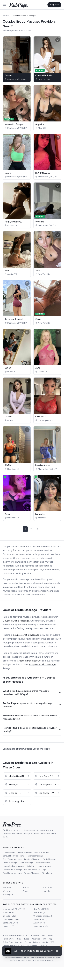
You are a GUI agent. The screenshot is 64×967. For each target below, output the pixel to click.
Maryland (48, 891)
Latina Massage (10, 863)
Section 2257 (48, 942)
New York (7, 887)
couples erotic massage (26, 634)
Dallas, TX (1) (8, 926)
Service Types (23, 939)
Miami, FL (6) (9, 912)
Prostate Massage (32, 859)
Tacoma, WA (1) (40, 919)
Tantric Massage (31, 873)
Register (54, 4)
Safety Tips (8, 942)
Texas (25, 891)
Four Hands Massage (12, 873)
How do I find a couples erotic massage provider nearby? (29, 729)
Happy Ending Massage (13, 866)
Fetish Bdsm (47, 873)
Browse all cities (38, 935)
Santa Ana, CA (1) (10, 923)
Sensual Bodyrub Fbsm (13, 856)
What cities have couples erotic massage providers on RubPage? (26, 692)
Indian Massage (25, 852)
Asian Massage (26, 863)
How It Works (9, 939)
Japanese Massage (34, 856)
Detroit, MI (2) (39, 912)
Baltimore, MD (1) (40, 926)
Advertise (36, 939)
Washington (8, 894)
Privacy (36, 942)
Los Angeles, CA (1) (11, 919)
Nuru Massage (44, 866)
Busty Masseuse (42, 863)
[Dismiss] (57, 951)
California (48, 887)
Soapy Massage (41, 852)
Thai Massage (9, 852)
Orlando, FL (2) (9, 916)
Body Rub (30, 866)
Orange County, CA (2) (43, 916)
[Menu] (4, 4)
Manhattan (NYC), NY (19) (14, 909)
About (50, 935)
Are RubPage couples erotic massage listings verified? (27, 705)
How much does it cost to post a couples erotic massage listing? (30, 717)
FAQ (44, 939)
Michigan (7, 891)
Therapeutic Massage (12, 869)
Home (5, 15)
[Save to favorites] (27, 39)
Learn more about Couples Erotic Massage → (28, 748)
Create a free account (29, 660)
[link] (17, 79)
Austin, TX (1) (39, 923)
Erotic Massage (49, 859)
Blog (50, 939)
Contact (18, 942)
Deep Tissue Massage (12, 859)
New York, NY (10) (41, 909)
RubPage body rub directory (16, 935)
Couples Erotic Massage (16, 620)
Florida (26, 887)
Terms (28, 942)
